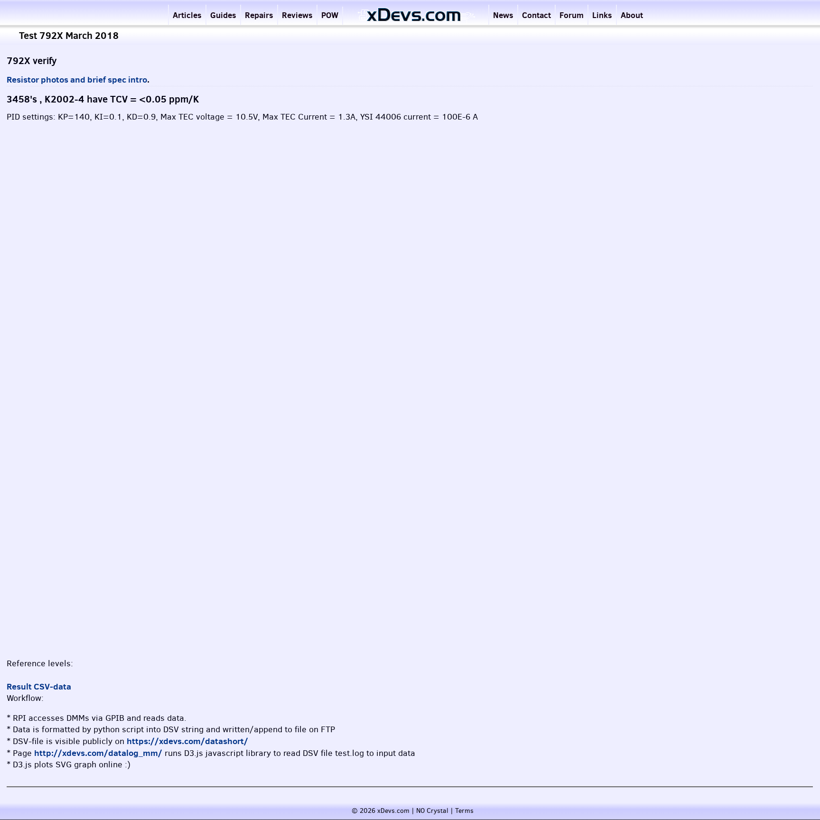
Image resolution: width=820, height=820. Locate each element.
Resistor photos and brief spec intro (77, 79)
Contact (536, 14)
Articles (187, 14)
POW (329, 14)
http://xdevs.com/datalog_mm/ (98, 753)
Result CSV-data (39, 686)
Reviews (297, 14)
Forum (571, 14)
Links (602, 14)
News (503, 14)
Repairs (259, 14)
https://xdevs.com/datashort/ (187, 741)
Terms (464, 810)
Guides (223, 14)
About (632, 14)
